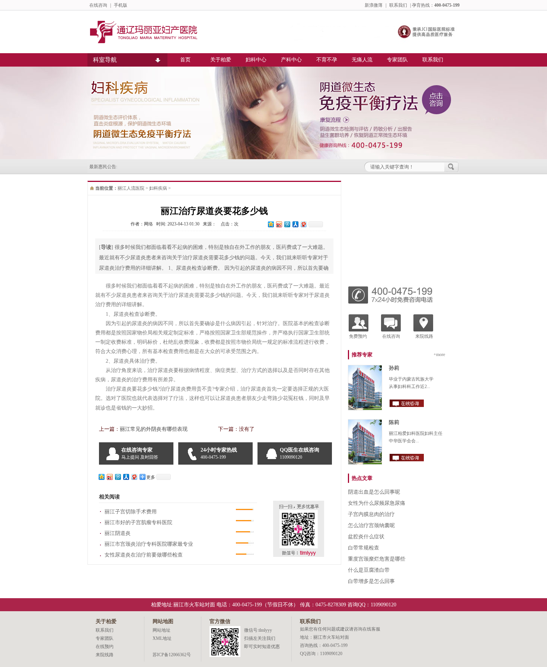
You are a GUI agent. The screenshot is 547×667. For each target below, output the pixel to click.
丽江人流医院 (131, 188)
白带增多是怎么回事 (371, 581)
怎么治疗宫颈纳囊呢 (371, 525)
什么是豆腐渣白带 (369, 570)
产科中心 (291, 59)
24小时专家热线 (219, 453)
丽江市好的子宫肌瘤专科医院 (138, 522)
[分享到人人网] (295, 224)
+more (439, 354)
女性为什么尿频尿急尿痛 (376, 503)
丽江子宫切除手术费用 (131, 511)
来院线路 (424, 336)
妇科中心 (256, 59)
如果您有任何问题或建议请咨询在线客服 (340, 629)
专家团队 (397, 59)
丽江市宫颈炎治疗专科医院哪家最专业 (149, 544)
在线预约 (104, 646)
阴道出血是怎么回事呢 (374, 492)
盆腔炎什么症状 (366, 536)
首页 (185, 59)
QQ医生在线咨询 (299, 453)
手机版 (120, 5)
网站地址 (161, 630)
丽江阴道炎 (118, 533)
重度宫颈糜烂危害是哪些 (376, 559)
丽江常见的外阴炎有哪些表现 (154, 429)
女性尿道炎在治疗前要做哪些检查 (144, 555)
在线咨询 (98, 5)
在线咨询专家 (139, 453)
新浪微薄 (374, 5)
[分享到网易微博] (303, 224)
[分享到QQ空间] (270, 224)
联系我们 (398, 5)
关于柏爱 (220, 59)
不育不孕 (326, 59)
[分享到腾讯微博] (287, 224)
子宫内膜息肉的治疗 (371, 514)
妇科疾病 (158, 188)
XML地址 (162, 638)
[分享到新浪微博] (279, 224)
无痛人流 (362, 59)
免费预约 (358, 336)
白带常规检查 (363, 548)
